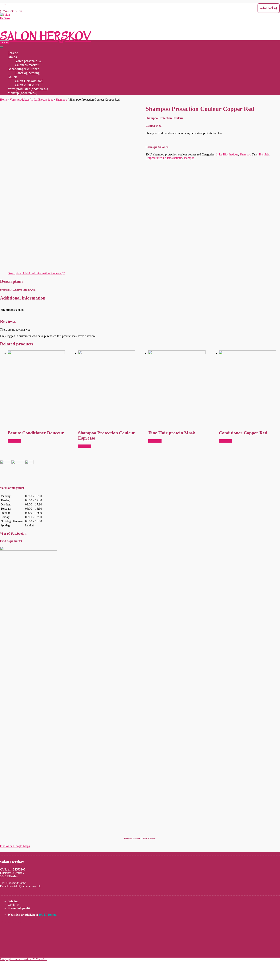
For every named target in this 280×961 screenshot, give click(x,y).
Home (3, 99)
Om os (12, 57)
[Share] (267, 4)
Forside (13, 53)
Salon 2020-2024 (27, 85)
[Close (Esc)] (276, 4)
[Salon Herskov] (7, 18)
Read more (14, 441)
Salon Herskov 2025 (29, 81)
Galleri (12, 77)
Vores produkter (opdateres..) (28, 89)
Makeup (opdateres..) (22, 93)
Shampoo (61, 99)
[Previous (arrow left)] (6, 480)
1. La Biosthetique (42, 99)
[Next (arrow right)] (273, 480)
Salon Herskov (45, 36)
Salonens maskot (26, 65)
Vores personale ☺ (28, 61)
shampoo (189, 157)
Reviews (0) (57, 273)
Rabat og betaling (27, 73)
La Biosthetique (172, 157)
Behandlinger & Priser (23, 69)
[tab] (15, 273)
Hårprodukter (154, 157)
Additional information (36, 273)
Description (15, 273)
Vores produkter (19, 99)
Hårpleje (264, 154)
